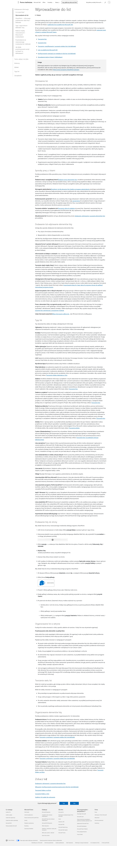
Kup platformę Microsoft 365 (69, 2)
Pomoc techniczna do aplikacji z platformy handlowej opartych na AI (84, 820)
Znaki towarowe (69, 842)
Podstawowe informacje (21, 9)
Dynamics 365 (61, 821)
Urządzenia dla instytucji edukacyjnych (47, 815)
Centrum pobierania (28, 815)
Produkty (50, 2)
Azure (59, 819)
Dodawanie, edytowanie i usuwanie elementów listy (50, 783)
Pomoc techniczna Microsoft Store (31, 817)
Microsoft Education (46, 812)
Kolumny (17, 63)
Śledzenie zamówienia (29, 823)
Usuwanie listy (42, 43)
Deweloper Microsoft (81, 813)
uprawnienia (76, 201)
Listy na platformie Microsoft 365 (48, 50)
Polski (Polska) (11, 840)
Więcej (56, 2)
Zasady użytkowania (60, 842)
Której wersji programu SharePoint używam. (66, 69)
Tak (64, 803)
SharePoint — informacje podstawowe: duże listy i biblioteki (23, 20)
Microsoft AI (61, 812)
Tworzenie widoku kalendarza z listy (56, 375)
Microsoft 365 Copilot (62, 830)
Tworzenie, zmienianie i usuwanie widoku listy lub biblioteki (57, 737)
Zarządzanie (17, 75)
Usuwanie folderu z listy (42, 794)
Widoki (16, 67)
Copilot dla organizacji (10, 817)
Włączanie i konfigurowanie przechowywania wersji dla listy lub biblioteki (57, 787)
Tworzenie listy (42, 39)
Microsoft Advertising (62, 827)
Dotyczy (38, 15)
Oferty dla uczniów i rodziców (48, 832)
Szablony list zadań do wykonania (45, 797)
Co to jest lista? (20, 12)
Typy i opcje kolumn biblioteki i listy (21, 26)
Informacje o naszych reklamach (81, 842)
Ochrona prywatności (99, 820)
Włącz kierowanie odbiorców (60, 314)
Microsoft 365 (37, 2)
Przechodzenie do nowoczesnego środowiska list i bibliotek (23, 42)
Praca (96, 812)
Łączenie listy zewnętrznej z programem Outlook (49, 310)
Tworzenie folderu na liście (43, 790)
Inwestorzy (97, 823)
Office (43, 2)
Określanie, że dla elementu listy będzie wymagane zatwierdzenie (70, 189)
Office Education (45, 825)
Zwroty (25, 820)
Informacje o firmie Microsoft (101, 815)
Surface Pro (8, 812)
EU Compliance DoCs (95, 842)
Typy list (16, 71)
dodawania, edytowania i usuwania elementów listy (90, 216)
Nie (74, 803)
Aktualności (97, 817)
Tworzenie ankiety (74, 428)
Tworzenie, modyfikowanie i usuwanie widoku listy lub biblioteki (57, 46)
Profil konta (26, 812)
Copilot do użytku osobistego (12, 820)
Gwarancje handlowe (28, 828)
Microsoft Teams (61, 832)
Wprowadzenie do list (22, 15)
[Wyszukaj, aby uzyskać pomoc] (105, 2)
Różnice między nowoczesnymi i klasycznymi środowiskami (20, 34)
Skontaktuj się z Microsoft (37, 842)
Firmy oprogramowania (82, 831)
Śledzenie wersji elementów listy (67, 179)
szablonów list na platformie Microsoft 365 (60, 24)
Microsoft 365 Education (47, 823)
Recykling (26, 825)
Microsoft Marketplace (82, 826)
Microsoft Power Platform (82, 829)
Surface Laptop (9, 815)
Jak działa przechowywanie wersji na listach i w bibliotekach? (22, 50)
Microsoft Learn (80, 816)
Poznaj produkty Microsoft (11, 825)
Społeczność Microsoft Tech (83, 823)
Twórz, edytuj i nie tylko (21, 59)
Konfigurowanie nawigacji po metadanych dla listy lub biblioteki (57, 53)
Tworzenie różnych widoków (66, 208)
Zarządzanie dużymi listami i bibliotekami (50, 57)
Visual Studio (80, 834)
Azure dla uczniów (46, 835)
